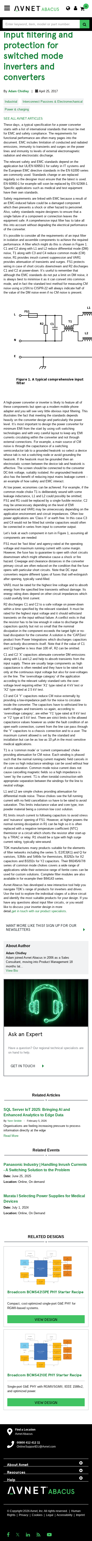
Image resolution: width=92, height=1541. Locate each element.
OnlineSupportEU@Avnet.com (36, 1446)
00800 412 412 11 (28, 1442)
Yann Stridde (14, 1120)
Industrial (11, 101)
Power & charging (17, 109)
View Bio (12, 970)
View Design (46, 1319)
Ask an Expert (25, 1033)
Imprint (80, 1515)
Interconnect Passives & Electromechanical (53, 101)
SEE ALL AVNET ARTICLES (23, 118)
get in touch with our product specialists (39, 911)
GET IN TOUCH (23, 1065)
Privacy (23, 1515)
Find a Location (25, 1429)
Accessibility (64, 1515)
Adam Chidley (19, 91)
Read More (11, 1136)
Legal (49, 1515)
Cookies (37, 1515)
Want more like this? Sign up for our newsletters (41, 927)
